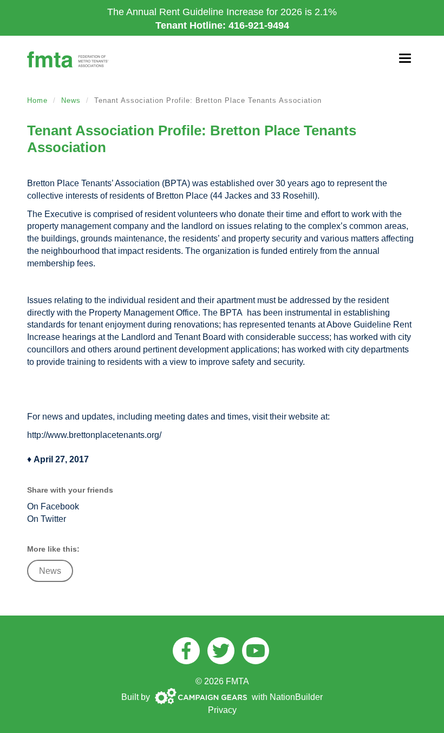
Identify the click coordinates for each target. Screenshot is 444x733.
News (71, 100)
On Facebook (53, 506)
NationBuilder (296, 697)
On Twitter (46, 518)
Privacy (222, 710)
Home (37, 100)
